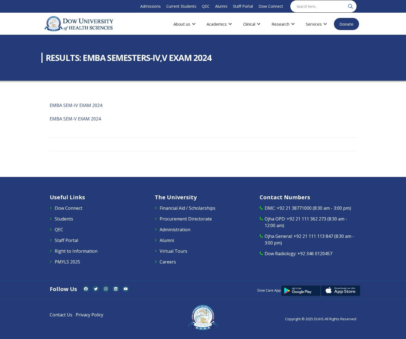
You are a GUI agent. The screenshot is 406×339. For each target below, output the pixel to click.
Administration (175, 230)
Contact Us (61, 315)
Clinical (249, 24)
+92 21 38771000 (294, 208)
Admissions (150, 6)
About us (181, 24)
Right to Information (76, 251)
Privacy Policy (89, 315)
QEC (206, 6)
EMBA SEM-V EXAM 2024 (75, 119)
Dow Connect (271, 6)
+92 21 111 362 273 (306, 219)
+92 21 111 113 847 (313, 236)
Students (64, 219)
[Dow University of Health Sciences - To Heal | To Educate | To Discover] (78, 23)
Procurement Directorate (186, 219)
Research (280, 24)
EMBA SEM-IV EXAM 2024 (76, 105)
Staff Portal (243, 6)
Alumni (221, 6)
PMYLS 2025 (67, 262)
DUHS (319, 319)
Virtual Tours (173, 251)
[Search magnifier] (350, 6)
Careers (168, 262)
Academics (217, 24)
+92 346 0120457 (314, 254)
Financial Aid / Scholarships (187, 208)
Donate (346, 24)
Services (314, 24)
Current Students (181, 6)
